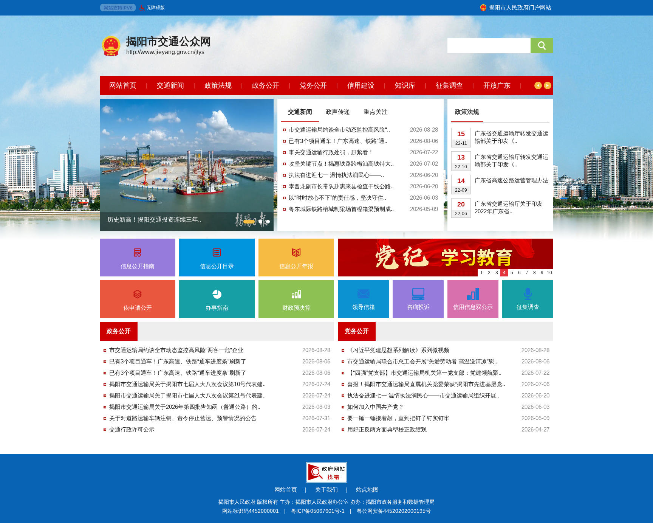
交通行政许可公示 (132, 429)
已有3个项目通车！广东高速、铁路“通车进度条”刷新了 (177, 361)
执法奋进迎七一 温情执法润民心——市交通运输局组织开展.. (423, 395)
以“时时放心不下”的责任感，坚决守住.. (337, 197)
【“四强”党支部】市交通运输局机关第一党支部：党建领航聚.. (424, 372)
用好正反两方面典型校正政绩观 (387, 429)
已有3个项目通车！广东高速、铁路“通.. (338, 141)
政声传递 (338, 112)
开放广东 (497, 85)
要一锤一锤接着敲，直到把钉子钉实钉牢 (398, 418)
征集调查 (449, 85)
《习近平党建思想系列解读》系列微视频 (398, 350)
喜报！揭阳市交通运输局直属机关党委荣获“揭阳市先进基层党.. (426, 384)
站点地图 (367, 489)
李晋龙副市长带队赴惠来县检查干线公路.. (341, 186)
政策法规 (218, 85)
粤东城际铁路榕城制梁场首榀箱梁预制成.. (341, 209)
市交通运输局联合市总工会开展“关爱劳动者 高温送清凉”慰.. (422, 361)
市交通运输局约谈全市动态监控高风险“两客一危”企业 (176, 350)
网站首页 (122, 85)
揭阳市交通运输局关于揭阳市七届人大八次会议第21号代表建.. (187, 395)
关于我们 (326, 489)
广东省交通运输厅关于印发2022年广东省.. (509, 207)
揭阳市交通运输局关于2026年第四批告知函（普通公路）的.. (184, 407)
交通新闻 (170, 85)
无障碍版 (156, 7)
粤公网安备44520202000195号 (394, 511)
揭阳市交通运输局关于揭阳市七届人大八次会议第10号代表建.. (187, 384)
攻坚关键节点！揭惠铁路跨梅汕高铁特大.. (341, 163)
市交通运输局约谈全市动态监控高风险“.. (339, 129)
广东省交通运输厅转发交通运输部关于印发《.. (511, 137)
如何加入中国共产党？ (375, 407)
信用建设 (360, 85)
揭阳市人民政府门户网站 (520, 7)
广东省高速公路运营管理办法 (511, 180)
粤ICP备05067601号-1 (318, 511)
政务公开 (265, 85)
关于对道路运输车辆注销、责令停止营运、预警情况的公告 (183, 418)
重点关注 (376, 112)
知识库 (405, 85)
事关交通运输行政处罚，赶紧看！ (331, 152)
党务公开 (313, 85)
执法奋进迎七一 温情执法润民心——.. (336, 175)
